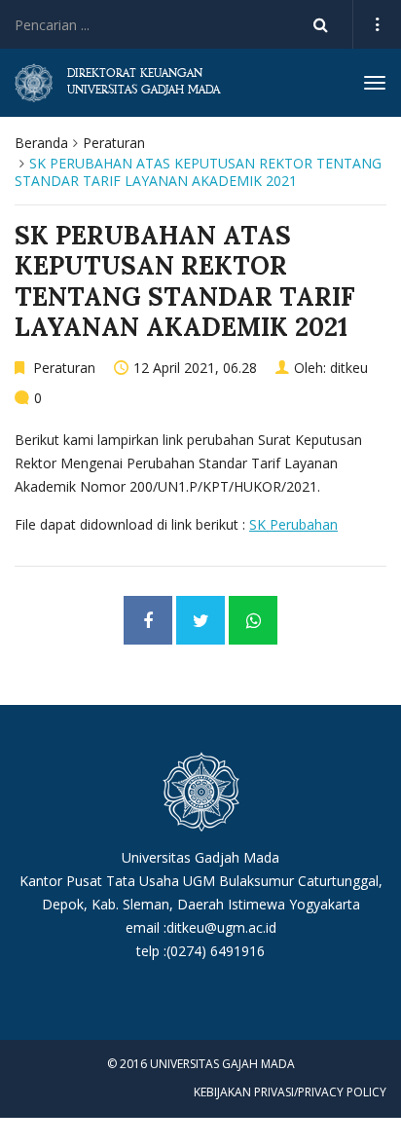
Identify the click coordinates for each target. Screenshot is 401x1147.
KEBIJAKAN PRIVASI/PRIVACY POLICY (290, 1092)
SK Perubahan (293, 524)
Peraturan (114, 142)
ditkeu (349, 367)
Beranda (41, 142)
